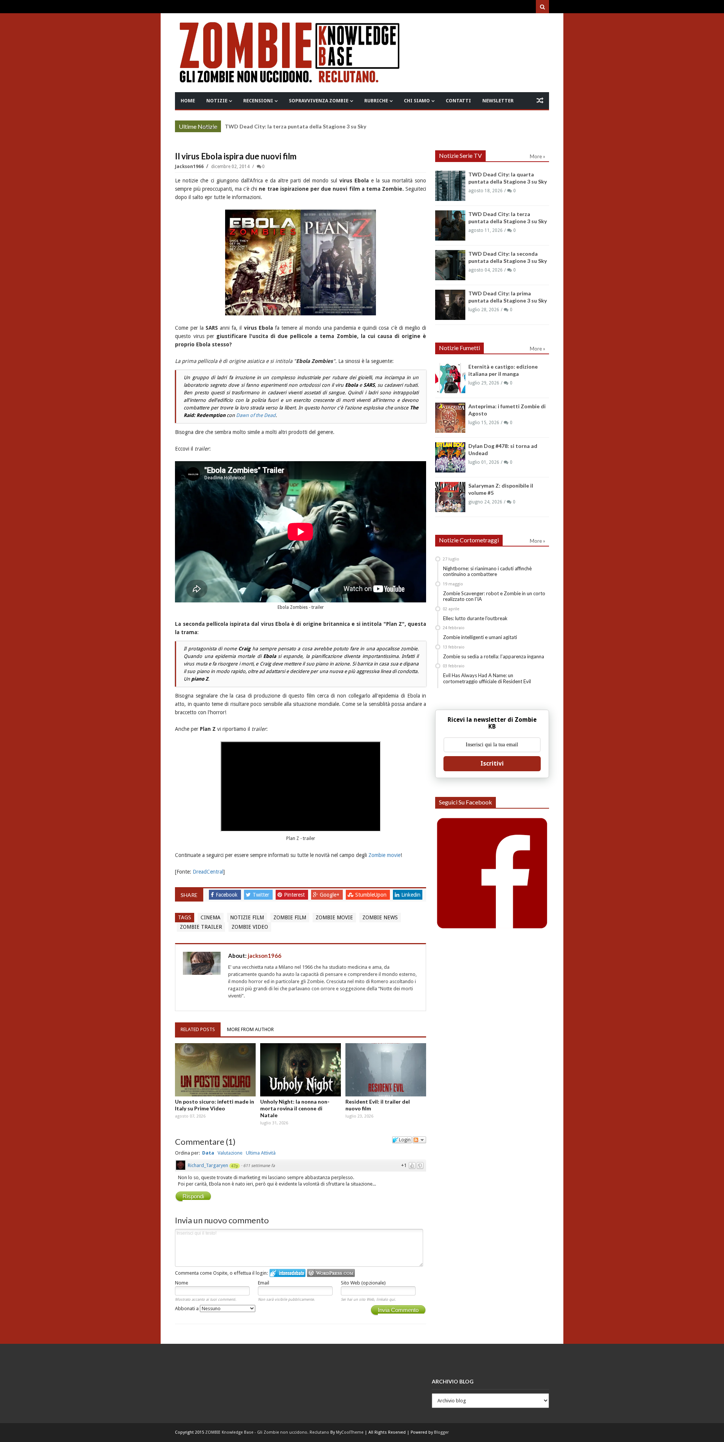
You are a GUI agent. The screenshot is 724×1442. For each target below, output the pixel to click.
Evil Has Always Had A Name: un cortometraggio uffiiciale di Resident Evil (487, 678)
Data (208, 1153)
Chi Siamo (417, 100)
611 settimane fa (259, 1165)
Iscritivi (492, 763)
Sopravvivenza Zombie (318, 100)
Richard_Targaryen (208, 1165)
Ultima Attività (261, 1153)
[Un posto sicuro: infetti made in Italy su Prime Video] (215, 1069)
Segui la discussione (419, 1139)
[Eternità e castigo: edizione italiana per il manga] (450, 378)
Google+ (330, 895)
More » (209, 127)
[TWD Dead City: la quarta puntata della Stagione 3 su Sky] (450, 186)
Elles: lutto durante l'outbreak (475, 618)
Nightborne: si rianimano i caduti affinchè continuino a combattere (487, 571)
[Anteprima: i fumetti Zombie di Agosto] (450, 418)
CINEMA (211, 917)
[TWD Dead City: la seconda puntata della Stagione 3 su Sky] (450, 265)
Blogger (441, 1432)
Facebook (227, 895)
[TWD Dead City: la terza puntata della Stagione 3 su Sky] (450, 225)
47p (234, 1166)
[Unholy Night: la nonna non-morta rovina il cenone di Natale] (300, 1069)
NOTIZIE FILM (247, 917)
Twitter (262, 895)
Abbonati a (187, 1308)
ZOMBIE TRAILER (201, 927)
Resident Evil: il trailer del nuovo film (377, 1105)
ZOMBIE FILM (289, 917)
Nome (181, 1283)
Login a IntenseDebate (287, 1273)
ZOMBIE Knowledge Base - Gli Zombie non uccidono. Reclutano (267, 1432)
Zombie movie (384, 855)
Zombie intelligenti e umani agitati (480, 637)
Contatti (458, 100)
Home (188, 100)
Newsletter (498, 100)
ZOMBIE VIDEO (250, 927)
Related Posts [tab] (198, 1029)
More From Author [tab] (250, 1029)
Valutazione (230, 1153)
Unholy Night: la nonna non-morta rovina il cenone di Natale (295, 1108)
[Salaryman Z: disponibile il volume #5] (450, 497)
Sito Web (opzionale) (363, 1283)
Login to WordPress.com (331, 1273)
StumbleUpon (371, 895)
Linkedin (410, 895)
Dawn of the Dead (256, 415)
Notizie (216, 100)
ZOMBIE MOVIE (334, 917)
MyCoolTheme (350, 1432)
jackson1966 (190, 166)
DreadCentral (208, 872)
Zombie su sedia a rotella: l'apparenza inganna (493, 656)
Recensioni (258, 100)
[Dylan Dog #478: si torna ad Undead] (450, 457)
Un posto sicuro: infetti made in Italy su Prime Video (214, 1105)
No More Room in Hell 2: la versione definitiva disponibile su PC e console (316, 126)
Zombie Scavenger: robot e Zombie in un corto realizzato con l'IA (494, 596)
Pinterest (295, 895)
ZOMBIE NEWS (380, 917)
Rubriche (376, 100)
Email (263, 1283)
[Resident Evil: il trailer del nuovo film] (385, 1069)
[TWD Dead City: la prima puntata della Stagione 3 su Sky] (450, 305)
